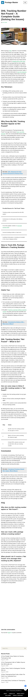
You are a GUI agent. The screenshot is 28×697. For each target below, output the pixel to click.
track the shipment (21, 72)
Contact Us (12, 693)
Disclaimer (8, 695)
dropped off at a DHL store (18, 61)
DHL (10, 50)
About (5, 693)
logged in (10, 632)
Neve (7, 690)
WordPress (19, 690)
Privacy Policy (20, 693)
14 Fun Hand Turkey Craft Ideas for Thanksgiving (13, 680)
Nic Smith (5, 22)
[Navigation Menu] (25, 2)
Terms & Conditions (18, 695)
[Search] (25, 648)
